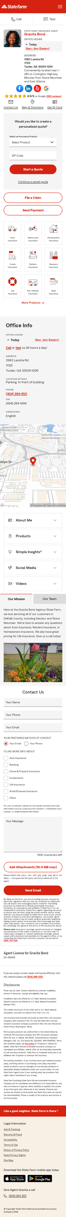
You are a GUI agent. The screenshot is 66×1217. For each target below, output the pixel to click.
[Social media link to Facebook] (19, 88)
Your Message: (15, 821)
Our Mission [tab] (16, 599)
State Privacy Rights (15, 1155)
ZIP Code (17, 155)
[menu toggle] (60, 6)
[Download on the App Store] (15, 1178)
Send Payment (33, 210)
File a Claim (33, 197)
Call (8, 347)
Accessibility (10, 1140)
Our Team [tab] (50, 598)
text (18, 347)
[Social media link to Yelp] (37, 88)
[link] (16, 6)
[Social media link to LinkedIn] (28, 88)
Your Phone (13, 714)
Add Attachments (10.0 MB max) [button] (33, 867)
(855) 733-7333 (10, 940)
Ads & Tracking (12, 1129)
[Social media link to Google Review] (46, 88)
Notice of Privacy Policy (16, 1150)
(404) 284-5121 (16, 393)
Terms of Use (11, 1145)
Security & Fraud (13, 1134)
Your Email (12, 727)
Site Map (8, 1160)
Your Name (13, 702)
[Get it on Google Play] (39, 1178)
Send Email (33, 890)
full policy (29, 1044)
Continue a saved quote (33, 181)
